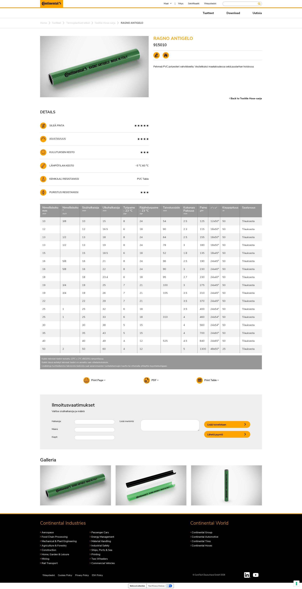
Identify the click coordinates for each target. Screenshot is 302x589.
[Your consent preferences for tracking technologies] (296, 583)
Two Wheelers (99, 558)
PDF (154, 380)
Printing (95, 554)
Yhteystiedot (210, 3)
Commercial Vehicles (103, 563)
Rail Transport (50, 563)
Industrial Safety (100, 545)
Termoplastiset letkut (78, 23)
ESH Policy (97, 575)
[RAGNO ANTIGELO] (75, 485)
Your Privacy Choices (156, 586)
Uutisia (257, 13)
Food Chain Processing (54, 536)
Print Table (210, 380)
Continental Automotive (205, 536)
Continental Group (202, 532)
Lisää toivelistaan (216, 424)
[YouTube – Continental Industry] (256, 575)
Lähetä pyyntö (215, 434)
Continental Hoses (202, 545)
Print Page (97, 380)
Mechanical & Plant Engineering (59, 541)
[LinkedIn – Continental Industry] (247, 575)
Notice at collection (137, 586)
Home (43, 23)
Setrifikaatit (193, 3)
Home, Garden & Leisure (55, 554)
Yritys (180, 3)
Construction (49, 550)
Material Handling (101, 541)
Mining (45, 558)
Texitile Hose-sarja (105, 23)
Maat (166, 3)
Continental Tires (201, 541)
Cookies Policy (65, 575)
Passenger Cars (100, 532)
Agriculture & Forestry (54, 545)
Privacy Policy (82, 575)
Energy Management (102, 536)
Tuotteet (208, 13)
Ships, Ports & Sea (101, 550)
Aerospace (48, 532)
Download (233, 13)
